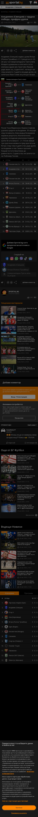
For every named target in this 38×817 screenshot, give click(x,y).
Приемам (19, 808)
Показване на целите (19, 813)
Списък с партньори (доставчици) (15, 801)
